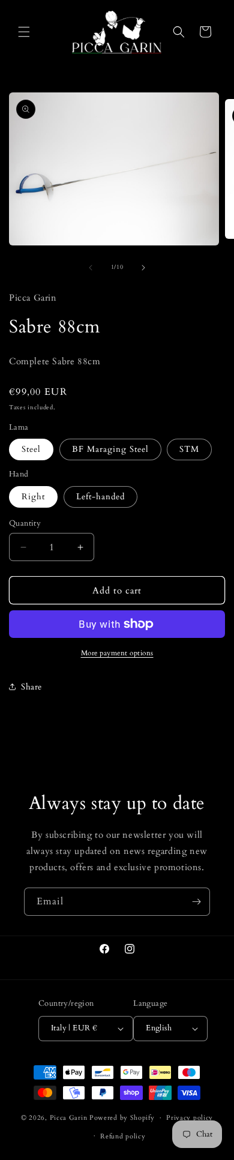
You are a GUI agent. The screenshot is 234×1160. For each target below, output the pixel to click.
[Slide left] (90, 267)
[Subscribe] (196, 902)
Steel (31, 449)
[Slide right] (143, 267)
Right (33, 496)
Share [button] (31, 687)
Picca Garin (69, 1117)
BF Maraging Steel (110, 449)
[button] (24, 32)
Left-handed (100, 496)
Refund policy (122, 1136)
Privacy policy (189, 1117)
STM (189, 449)
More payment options (117, 653)
